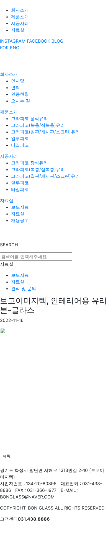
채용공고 (20, 220)
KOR (4, 47)
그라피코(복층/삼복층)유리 (38, 125)
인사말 (17, 81)
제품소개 (20, 16)
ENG (14, 47)
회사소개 (20, 10)
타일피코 (20, 145)
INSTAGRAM (12, 41)
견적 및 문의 (23, 288)
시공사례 (20, 23)
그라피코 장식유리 (29, 118)
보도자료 (20, 207)
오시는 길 (20, 101)
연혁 (15, 87)
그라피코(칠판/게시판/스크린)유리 (45, 132)
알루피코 (20, 138)
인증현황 (20, 94)
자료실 (17, 30)
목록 (6, 456)
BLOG (57, 41)
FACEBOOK (38, 41)
